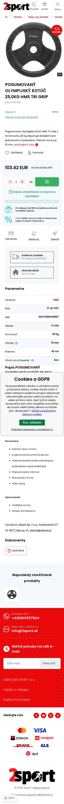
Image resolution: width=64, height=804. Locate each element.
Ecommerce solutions (24, 794)
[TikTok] (58, 715)
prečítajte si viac (24, 144)
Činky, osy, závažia (38, 17)
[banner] (16, 6)
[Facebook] (36, 715)
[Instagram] (50, 715)
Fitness (18, 17)
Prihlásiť (49, 663)
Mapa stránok (41, 787)
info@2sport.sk (25, 630)
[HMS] (55, 114)
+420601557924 (25, 618)
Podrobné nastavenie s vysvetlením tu (32, 429)
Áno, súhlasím (32, 422)
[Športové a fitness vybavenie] (6, 17)
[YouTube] (43, 715)
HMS (56, 299)
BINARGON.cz (45, 794)
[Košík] (45, 6)
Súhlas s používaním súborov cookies (39, 412)
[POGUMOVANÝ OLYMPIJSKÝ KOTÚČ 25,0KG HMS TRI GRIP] (12, 594)
